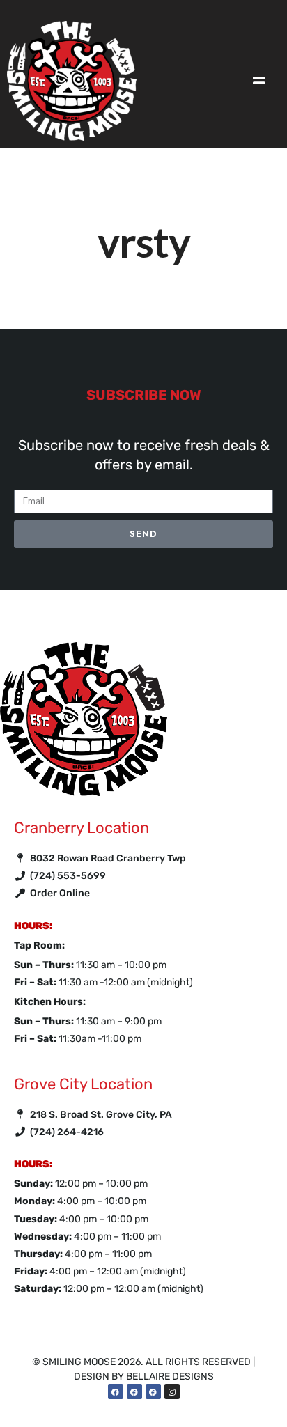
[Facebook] (115, 1391)
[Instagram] (172, 1391)
